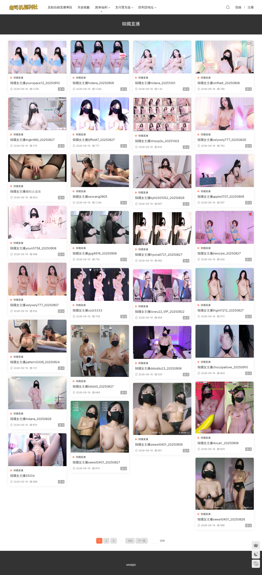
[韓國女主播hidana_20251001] (162, 57)
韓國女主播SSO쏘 (22, 476)
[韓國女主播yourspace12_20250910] (37, 57)
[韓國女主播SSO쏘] (37, 449)
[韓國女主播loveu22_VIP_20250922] (162, 285)
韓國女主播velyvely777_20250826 (222, 140)
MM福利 (131, 564)
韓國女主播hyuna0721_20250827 (158, 255)
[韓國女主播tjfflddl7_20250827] (100, 113)
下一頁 (141, 540)
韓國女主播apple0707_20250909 (221, 197)
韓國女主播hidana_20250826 (30, 419)
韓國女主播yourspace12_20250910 (35, 83)
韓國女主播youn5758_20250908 (33, 248)
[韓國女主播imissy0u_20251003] (162, 114)
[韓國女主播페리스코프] (37, 168)
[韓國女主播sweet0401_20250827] (100, 427)
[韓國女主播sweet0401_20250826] (224, 484)
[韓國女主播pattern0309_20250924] (37, 336)
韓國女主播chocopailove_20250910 (223, 367)
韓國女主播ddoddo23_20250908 (158, 368)
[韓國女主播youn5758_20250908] (37, 222)
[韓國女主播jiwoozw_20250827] (224, 227)
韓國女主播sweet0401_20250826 (221, 519)
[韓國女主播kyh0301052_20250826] (162, 171)
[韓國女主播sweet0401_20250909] (162, 409)
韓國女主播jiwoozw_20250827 (219, 253)
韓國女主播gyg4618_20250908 (95, 253)
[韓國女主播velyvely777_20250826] (224, 113)
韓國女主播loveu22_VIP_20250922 (159, 312)
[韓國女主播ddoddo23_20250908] (162, 342)
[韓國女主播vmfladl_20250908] (224, 57)
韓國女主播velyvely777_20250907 (34, 305)
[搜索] (228, 7)
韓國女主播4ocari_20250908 (218, 443)
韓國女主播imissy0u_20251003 (157, 141)
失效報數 (84, 7)
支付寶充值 (123, 7)
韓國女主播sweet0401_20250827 (96, 462)
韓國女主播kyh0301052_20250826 (159, 198)
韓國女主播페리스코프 (25, 191)
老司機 (23, 7)
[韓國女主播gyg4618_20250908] (100, 227)
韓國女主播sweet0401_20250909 (159, 444)
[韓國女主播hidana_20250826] (37, 392)
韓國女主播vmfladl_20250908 (219, 83)
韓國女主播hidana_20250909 (93, 83)
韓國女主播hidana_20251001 (155, 83)
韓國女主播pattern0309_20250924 (35, 362)
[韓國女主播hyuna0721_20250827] (162, 228)
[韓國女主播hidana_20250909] (100, 57)
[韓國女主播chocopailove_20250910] (224, 341)
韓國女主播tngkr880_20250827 (32, 140)
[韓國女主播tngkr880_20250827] (37, 113)
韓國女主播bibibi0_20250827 (93, 386)
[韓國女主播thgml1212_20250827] (224, 284)
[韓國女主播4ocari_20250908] (224, 408)
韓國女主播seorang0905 (90, 197)
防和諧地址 (146, 7)
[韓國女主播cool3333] (100, 284)
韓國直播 (18, 77)
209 (130, 540)
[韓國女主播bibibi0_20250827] (100, 351)
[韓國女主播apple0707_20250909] (224, 170)
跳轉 (162, 540)
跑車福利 (101, 7)
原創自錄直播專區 (60, 7)
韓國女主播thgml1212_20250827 (221, 310)
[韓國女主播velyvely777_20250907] (37, 279)
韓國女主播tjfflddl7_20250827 (94, 140)
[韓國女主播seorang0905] (100, 170)
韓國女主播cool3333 (87, 310)
